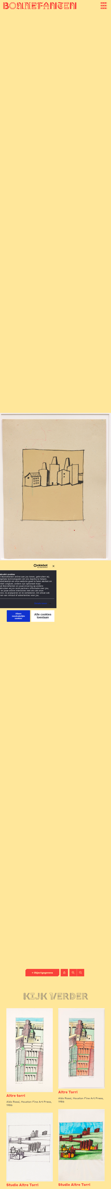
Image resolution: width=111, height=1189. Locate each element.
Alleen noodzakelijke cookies (18, 616)
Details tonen (40, 603)
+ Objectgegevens (42, 972)
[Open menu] (106, 5)
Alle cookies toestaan (42, 616)
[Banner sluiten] (53, 566)
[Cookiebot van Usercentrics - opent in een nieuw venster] (36, 566)
